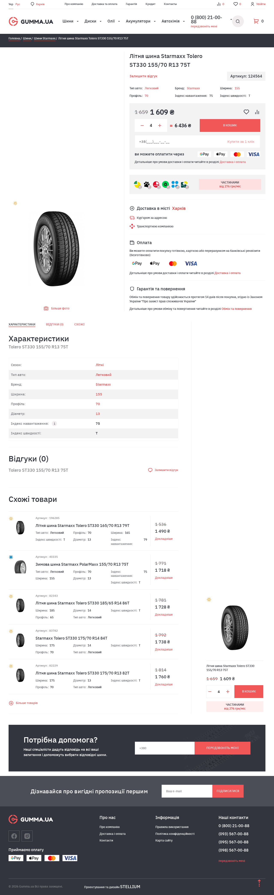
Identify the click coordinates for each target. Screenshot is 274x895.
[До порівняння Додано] (257, 112)
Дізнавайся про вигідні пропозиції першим (89, 791)
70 (146, 96)
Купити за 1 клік (240, 141)
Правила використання (172, 827)
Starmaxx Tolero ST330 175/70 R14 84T (71, 638)
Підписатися (228, 791)
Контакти (106, 840)
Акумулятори (138, 21)
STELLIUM (130, 886)
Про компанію (74, 4)
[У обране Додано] (246, 112)
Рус (17, 4)
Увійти (260, 4)
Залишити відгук (143, 76)
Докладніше (164, 539)
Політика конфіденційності (175, 834)
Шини (68, 21)
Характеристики (22, 324)
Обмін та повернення (237, 309)
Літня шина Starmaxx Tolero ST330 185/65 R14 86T (82, 603)
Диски (90, 21)
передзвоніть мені (204, 26)
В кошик (230, 125)
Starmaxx (193, 88)
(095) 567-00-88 (234, 842)
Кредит (150, 4)
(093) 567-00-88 (234, 833)
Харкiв (40, 4)
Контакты (170, 4)
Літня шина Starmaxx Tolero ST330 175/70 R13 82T (82, 673)
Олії (111, 21)
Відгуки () (55, 324)
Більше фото (60, 308)
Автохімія (171, 21)
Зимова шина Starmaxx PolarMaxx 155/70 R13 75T (82, 564)
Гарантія (131, 4)
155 (237, 88)
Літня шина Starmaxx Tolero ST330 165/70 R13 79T (82, 525)
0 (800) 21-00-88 (234, 825)
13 (98, 414)
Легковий (151, 88)
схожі (79, 324)
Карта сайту (164, 840)
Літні (100, 365)
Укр (11, 4)
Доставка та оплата (104, 4)
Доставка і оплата (233, 162)
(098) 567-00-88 (234, 850)
